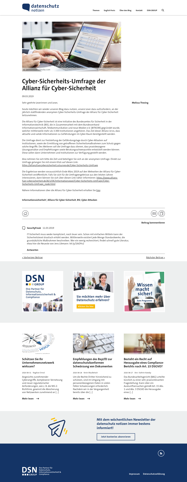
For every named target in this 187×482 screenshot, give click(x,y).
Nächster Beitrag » (155, 257)
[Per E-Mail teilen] (154, 213)
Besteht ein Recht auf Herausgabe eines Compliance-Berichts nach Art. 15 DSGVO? (144, 362)
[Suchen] (163, 10)
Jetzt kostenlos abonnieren (116, 436)
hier (98, 190)
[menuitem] (152, 10)
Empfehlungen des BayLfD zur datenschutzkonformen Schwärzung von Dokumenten (92, 362)
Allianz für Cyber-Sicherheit (62, 199)
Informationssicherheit (34, 199)
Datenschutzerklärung (154, 473)
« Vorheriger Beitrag (32, 257)
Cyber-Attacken (89, 199)
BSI (78, 199)
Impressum (134, 473)
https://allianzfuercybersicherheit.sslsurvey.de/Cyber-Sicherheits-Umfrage (60, 165)
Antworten (32, 250)
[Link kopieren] (161, 213)
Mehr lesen (28, 398)
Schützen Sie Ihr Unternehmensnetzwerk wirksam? (38, 362)
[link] (109, 10)
